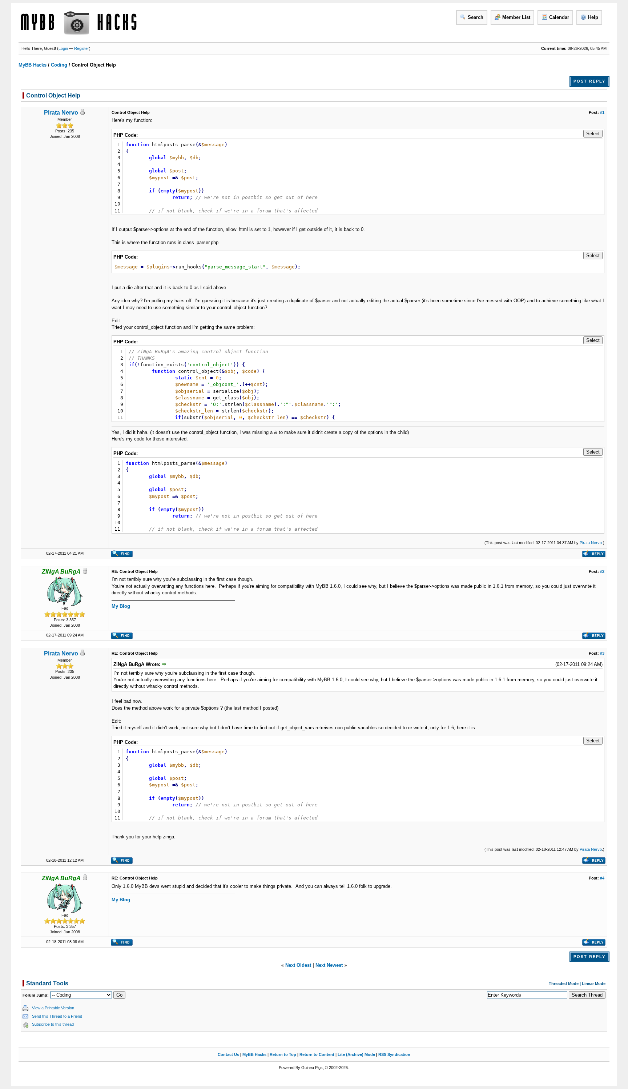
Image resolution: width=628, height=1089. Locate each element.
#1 (602, 112)
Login (63, 48)
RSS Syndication (394, 1054)
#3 (602, 653)
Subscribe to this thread (53, 1024)
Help (593, 17)
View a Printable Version (53, 1008)
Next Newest (329, 965)
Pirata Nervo (61, 112)
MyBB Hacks (33, 65)
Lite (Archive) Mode (356, 1054)
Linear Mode (593, 983)
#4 (602, 878)
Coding (59, 65)
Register (81, 48)
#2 (602, 571)
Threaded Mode (564, 983)
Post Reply (589, 81)
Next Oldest (298, 965)
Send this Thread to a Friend (57, 1016)
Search (475, 17)
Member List (516, 17)
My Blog (121, 606)
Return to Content (316, 1054)
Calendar (559, 17)
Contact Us (228, 1054)
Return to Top (283, 1054)
